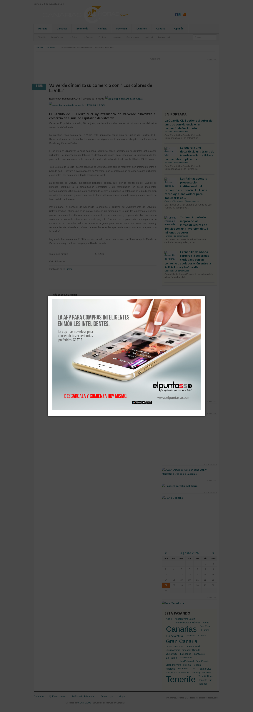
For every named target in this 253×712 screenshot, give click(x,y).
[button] (205, 296)
